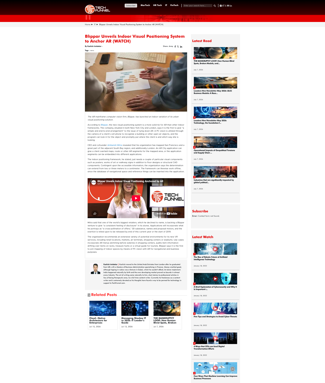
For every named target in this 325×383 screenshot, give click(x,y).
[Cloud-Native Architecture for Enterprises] (102, 308)
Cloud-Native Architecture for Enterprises (98, 320)
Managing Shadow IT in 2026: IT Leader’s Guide (133, 320)
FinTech (174, 5)
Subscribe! (130, 5)
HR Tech (157, 5)
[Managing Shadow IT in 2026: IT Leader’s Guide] (134, 308)
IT (166, 5)
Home (87, 24)
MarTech (145, 5)
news (92, 50)
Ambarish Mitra (114, 145)
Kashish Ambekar (110, 264)
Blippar (104, 125)
